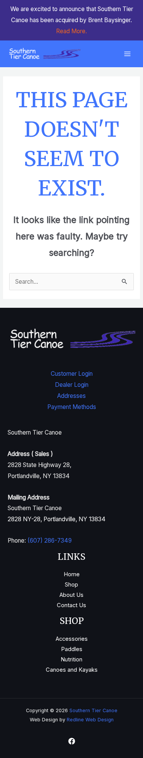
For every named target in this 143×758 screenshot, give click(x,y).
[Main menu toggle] (127, 54)
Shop (71, 584)
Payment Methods (71, 407)
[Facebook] (71, 741)
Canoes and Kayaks (72, 669)
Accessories (72, 638)
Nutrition (71, 659)
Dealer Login (71, 384)
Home (72, 574)
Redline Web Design (90, 719)
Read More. (71, 31)
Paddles (71, 649)
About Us (71, 595)
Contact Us (71, 605)
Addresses (71, 395)
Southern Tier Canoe (93, 710)
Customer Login (72, 373)
